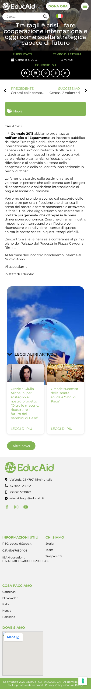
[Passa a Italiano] (59, 16)
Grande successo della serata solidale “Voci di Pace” (64, 395)
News (17, 111)
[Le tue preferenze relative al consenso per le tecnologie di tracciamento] (82, 680)
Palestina (8, 617)
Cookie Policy (74, 685)
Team (49, 550)
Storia (50, 543)
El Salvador (10, 598)
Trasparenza (54, 556)
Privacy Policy (54, 685)
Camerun (9, 591)
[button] (85, 6)
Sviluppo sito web (19, 685)
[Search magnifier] (45, 16)
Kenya (6, 610)
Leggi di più (21, 429)
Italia (5, 604)
